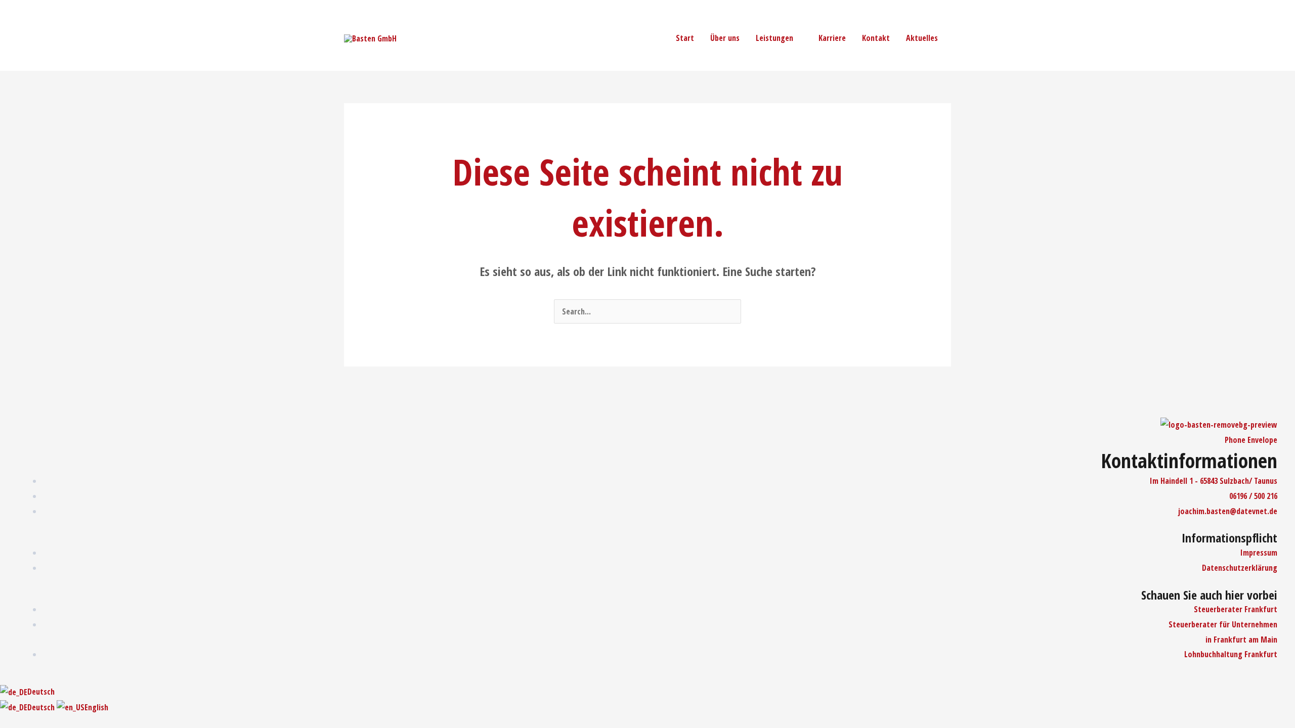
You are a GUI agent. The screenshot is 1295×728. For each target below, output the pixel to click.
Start (685, 37)
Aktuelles (922, 37)
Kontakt (876, 37)
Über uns (725, 37)
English (96, 707)
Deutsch (41, 691)
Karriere (832, 37)
